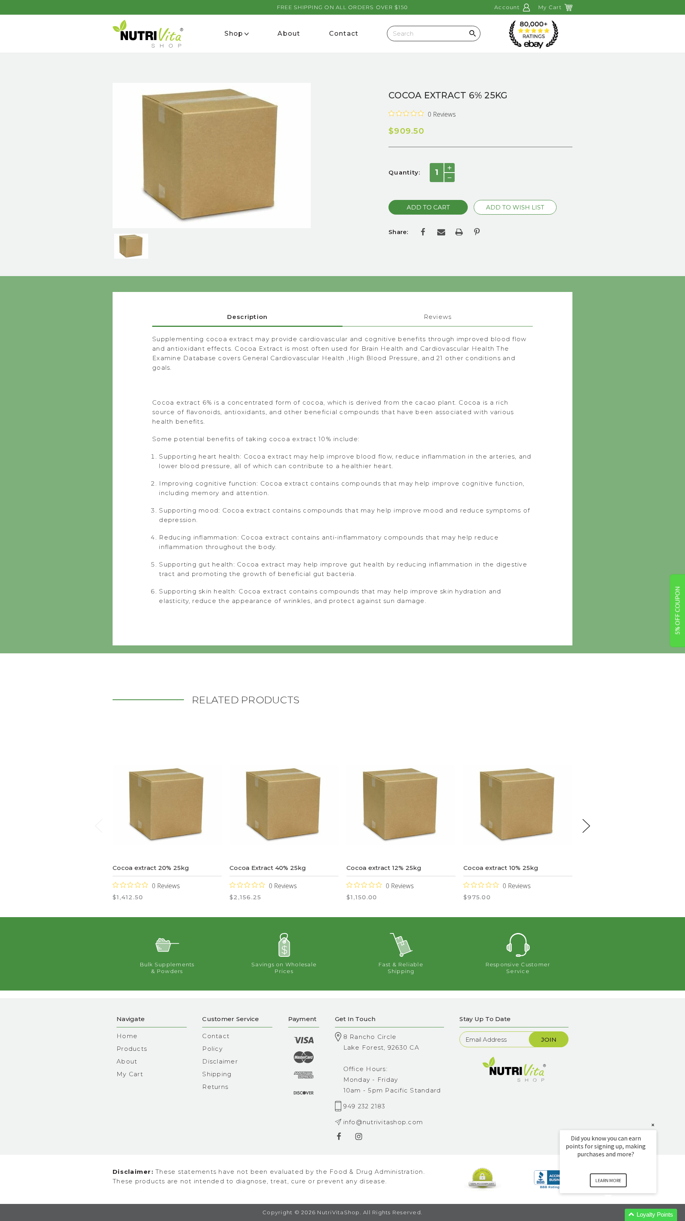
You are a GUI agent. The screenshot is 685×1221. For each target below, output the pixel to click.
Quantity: (404, 172)
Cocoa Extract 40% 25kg (268, 868)
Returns (215, 1086)
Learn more (608, 1180)
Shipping (217, 1074)
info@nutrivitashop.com (383, 1122)
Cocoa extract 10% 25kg (501, 868)
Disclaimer (220, 1061)
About (127, 1061)
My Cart (130, 1074)
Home (127, 1036)
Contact (216, 1036)
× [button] (652, 1125)
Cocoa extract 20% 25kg (151, 868)
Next (586, 826)
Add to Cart (167, 805)
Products (132, 1048)
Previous (99, 826)
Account (507, 7)
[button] (617, 1215)
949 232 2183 (364, 1106)
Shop (233, 33)
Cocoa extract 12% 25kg (384, 868)
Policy (212, 1048)
